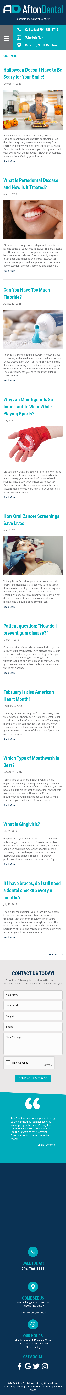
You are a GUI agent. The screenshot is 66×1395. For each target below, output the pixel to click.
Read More (9, 161)
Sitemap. (21, 1386)
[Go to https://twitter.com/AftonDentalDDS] (36, 1366)
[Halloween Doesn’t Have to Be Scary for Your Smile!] (33, 109)
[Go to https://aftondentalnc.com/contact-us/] (40, 45)
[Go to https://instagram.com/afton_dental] (44, 1366)
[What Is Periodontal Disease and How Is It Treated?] (33, 219)
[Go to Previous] (5, 1131)
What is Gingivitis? (21, 824)
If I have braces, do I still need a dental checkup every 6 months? (32, 890)
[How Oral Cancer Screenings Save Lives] (33, 555)
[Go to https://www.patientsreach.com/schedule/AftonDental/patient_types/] (40, 37)
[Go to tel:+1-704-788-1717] (40, 29)
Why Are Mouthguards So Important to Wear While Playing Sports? (28, 406)
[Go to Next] (61, 1131)
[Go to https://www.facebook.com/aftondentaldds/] (19, 1366)
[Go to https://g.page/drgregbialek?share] (33, 1299)
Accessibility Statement (39, 1386)
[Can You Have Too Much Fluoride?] (33, 329)
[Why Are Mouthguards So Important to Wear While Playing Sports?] (33, 445)
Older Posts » (55, 954)
